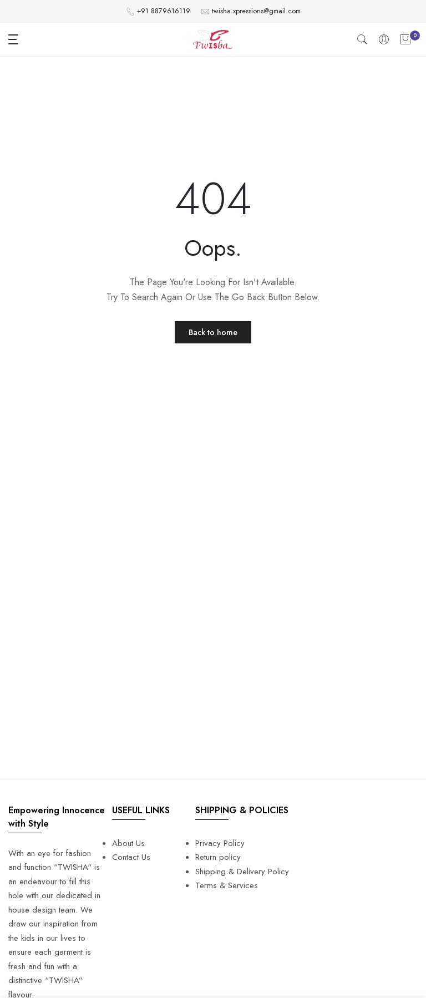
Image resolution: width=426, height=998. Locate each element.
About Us (128, 843)
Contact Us (131, 857)
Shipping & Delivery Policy (242, 871)
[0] (405, 39)
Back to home (213, 332)
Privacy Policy (220, 843)
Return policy (218, 857)
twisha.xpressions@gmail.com (256, 11)
